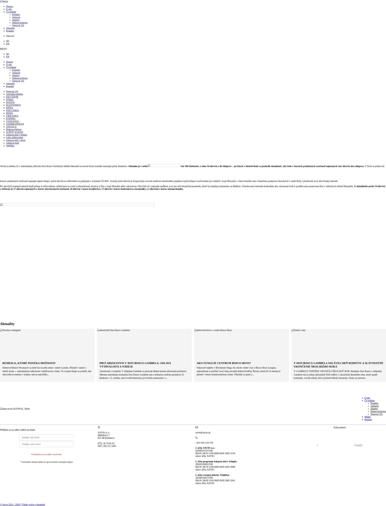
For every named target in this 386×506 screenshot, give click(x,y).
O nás (9, 9)
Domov (9, 6)
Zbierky (16, 20)
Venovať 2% (18, 25)
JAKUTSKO (12, 110)
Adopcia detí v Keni (15, 140)
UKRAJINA (12, 116)
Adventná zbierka (14, 94)
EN (7, 44)
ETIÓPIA (11, 118)
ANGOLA (11, 126)
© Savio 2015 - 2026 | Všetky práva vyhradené (22, 504)
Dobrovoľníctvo (20, 22)
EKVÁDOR (12, 97)
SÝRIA (9, 99)
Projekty (16, 14)
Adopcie (16, 17)
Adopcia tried (12, 143)
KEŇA (9, 107)
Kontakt (10, 31)
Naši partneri (340, 427)
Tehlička (10, 145)
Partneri (368, 419)
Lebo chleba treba (14, 137)
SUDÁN (10, 102)
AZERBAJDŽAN (15, 124)
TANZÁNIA (12, 121)
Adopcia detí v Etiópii (16, 135)
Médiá (367, 417)
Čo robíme (11, 12)
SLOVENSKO (13, 105)
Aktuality (10, 28)
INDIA (9, 113)
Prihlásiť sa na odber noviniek (46, 454)
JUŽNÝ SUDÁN (14, 132)
